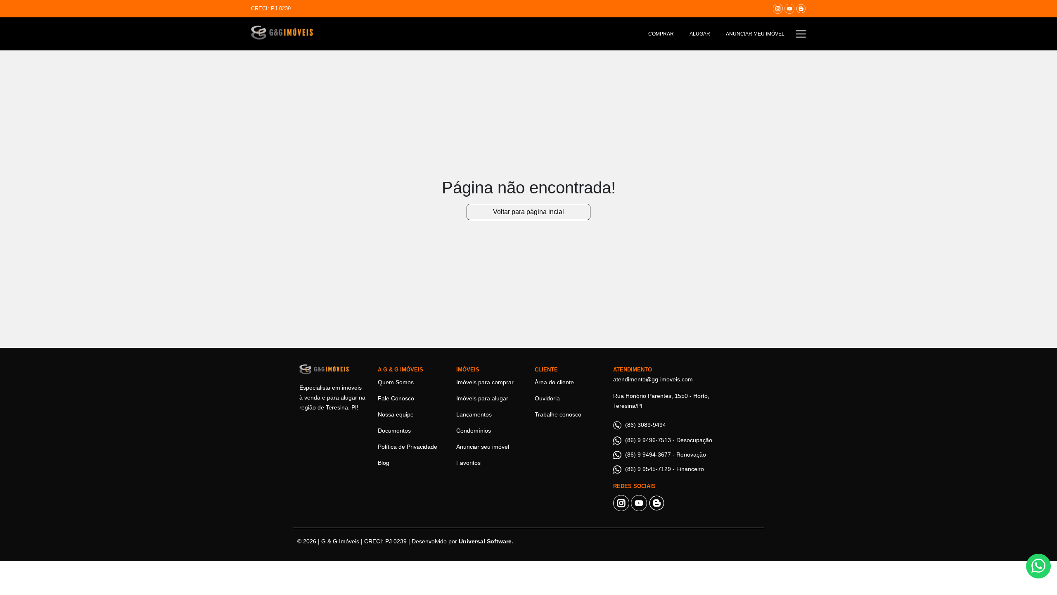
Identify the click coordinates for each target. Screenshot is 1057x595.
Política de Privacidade (407, 446)
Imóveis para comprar (485, 382)
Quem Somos (396, 382)
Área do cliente (554, 382)
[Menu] (801, 34)
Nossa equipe (396, 414)
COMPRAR (661, 34)
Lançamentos (474, 414)
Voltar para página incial (528, 211)
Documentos (394, 430)
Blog (383, 462)
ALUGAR (700, 34)
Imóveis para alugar (482, 398)
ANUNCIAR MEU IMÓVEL (755, 34)
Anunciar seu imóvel (482, 446)
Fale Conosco (396, 398)
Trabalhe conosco (558, 414)
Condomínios (473, 430)
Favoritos (468, 462)
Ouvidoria (547, 398)
